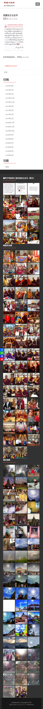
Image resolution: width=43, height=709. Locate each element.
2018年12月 (9, 123)
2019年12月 (9, 98)
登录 (7, 167)
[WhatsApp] (2, 353)
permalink (25, 57)
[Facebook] (2, 349)
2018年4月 (9, 155)
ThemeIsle (30, 704)
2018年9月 (9, 135)
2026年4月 (9, 86)
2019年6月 (9, 106)
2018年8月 (9, 139)
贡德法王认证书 (10, 66)
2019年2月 (9, 114)
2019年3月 (9, 110)
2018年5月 (9, 151)
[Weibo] (2, 359)
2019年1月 (9, 118)
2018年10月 (9, 131)
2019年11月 (9, 102)
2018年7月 (9, 143)
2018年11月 (9, 127)
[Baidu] (2, 356)
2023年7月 (9, 90)
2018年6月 (9, 147)
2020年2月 (9, 94)
